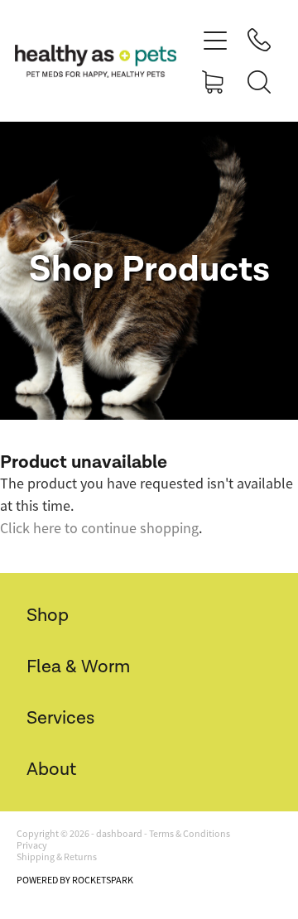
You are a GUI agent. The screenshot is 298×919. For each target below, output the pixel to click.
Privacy (32, 845)
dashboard (119, 833)
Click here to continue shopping (99, 528)
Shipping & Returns (57, 857)
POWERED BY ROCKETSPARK (75, 880)
